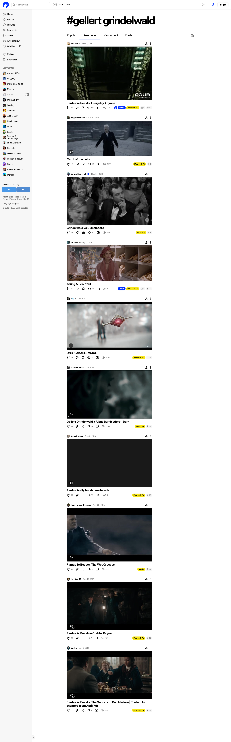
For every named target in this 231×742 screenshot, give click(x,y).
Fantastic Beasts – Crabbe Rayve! (89, 633)
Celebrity (141, 232)
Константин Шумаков (81, 505)
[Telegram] (23, 189)
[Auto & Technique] (16, 169)
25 (149, 357)
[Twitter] (9, 189)
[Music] (16, 126)
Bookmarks (12, 59)
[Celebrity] (16, 148)
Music (141, 569)
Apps (17, 197)
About (5, 197)
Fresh (128, 35)
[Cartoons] (16, 110)
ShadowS (75, 242)
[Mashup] (16, 89)
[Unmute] (71, 152)
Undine (74, 648)
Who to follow (13, 40)
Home (10, 14)
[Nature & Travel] (16, 153)
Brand (23, 197)
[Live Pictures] (16, 121)
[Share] (146, 43)
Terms (5, 199)
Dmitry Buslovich (78, 174)
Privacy (12, 199)
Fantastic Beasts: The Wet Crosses (91, 564)
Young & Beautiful (79, 284)
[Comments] (83, 107)
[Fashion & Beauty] (16, 158)
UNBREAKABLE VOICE (82, 353)
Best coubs (12, 30)
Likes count (90, 35)
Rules (19, 199)
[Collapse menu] (33, 737)
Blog (11, 197)
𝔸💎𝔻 (73, 299)
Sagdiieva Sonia (78, 118)
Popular (10, 19)
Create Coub (64, 4)
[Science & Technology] (16, 137)
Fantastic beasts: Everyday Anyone (91, 103)
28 (149, 289)
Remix (121, 108)
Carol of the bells (78, 159)
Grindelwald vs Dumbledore (85, 228)
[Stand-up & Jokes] (16, 84)
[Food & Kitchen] (16, 142)
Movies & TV (133, 108)
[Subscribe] (27, 94)
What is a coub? (14, 46)
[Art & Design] (16, 116)
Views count (111, 35)
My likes (10, 54)
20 (149, 426)
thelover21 (75, 44)
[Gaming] (16, 105)
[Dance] (16, 164)
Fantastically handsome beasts (88, 490)
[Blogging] (16, 78)
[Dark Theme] (203, 5)
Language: (11, 203)
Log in (223, 4)
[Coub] (6, 5)
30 (149, 638)
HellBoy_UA (76, 579)
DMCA (26, 199)
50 (149, 108)
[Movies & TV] (16, 100)
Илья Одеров (77, 436)
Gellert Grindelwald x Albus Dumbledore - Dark (98, 421)
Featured (11, 24)
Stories (10, 35)
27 (149, 495)
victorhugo (76, 367)
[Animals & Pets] (16, 73)
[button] (193, 35)
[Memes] (16, 174)
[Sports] (16, 132)
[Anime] (16, 94)
